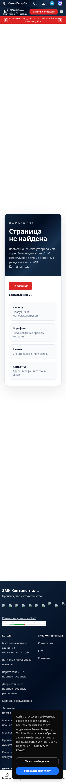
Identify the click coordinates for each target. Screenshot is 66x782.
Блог (41, 650)
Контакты (44, 658)
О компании (46, 643)
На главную (20, 286)
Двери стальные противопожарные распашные (14, 688)
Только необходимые (37, 761)
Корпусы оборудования (17, 700)
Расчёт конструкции (43, 11)
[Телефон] (35, 3)
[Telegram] (52, 3)
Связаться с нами (22, 294)
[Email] (43, 3)
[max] (60, 3)
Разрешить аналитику (37, 770)
